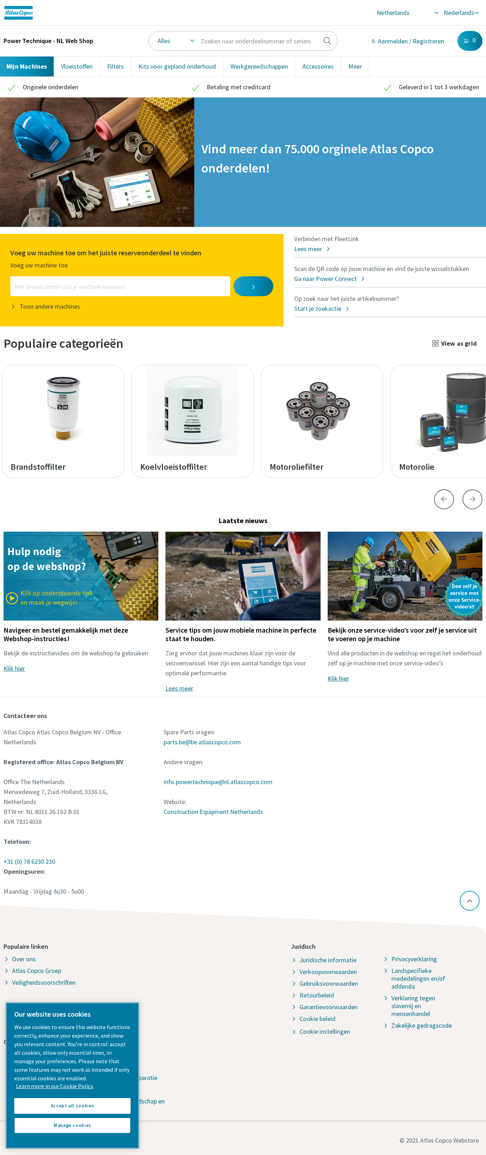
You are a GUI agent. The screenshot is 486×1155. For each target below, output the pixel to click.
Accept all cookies (72, 1106)
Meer (355, 66)
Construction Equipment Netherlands (213, 812)
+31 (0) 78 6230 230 (29, 861)
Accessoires (318, 66)
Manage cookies (72, 1125)
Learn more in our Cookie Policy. (55, 1086)
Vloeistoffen (77, 66)
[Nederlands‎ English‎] (461, 12)
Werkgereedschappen (259, 66)
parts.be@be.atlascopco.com (202, 742)
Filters (115, 66)
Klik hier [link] (14, 668)
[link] (103, 13)
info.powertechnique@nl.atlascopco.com (218, 782)
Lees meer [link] (179, 688)
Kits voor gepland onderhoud (177, 66)
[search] (327, 40)
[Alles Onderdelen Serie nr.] (243, 41)
